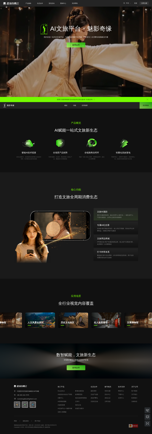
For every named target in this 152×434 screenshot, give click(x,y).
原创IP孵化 (94, 398)
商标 (15, 421)
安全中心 (107, 394)
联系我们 (134, 398)
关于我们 (134, 394)
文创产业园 (94, 394)
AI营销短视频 (62, 401)
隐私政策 (26, 421)
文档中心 (121, 398)
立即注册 (144, 3)
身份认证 (107, 398)
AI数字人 (60, 398)
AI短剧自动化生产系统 (65, 394)
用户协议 (37, 421)
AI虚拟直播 (61, 405)
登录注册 (107, 391)
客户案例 (134, 391)
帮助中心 (121, 391)
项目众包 (78, 405)
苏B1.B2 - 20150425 (34, 425)
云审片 (77, 401)
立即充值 (107, 401)
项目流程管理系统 (81, 398)
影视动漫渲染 (79, 391)
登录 (135, 3)
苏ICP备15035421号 (51, 425)
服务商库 (93, 391)
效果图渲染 (78, 394)
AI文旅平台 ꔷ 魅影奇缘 (65, 408)
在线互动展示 (79, 408)
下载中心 (121, 394)
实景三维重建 (62, 412)
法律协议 (134, 401)
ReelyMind (61, 391)
